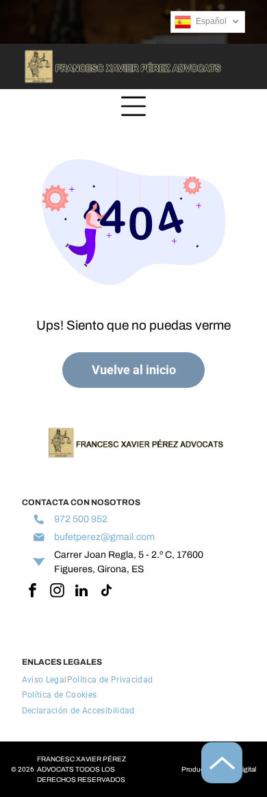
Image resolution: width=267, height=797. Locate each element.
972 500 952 (80, 519)
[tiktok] (106, 592)
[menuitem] (44, 679)
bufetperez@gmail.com (104, 537)
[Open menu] (133, 106)
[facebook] (32, 592)
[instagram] (57, 592)
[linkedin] (81, 592)
